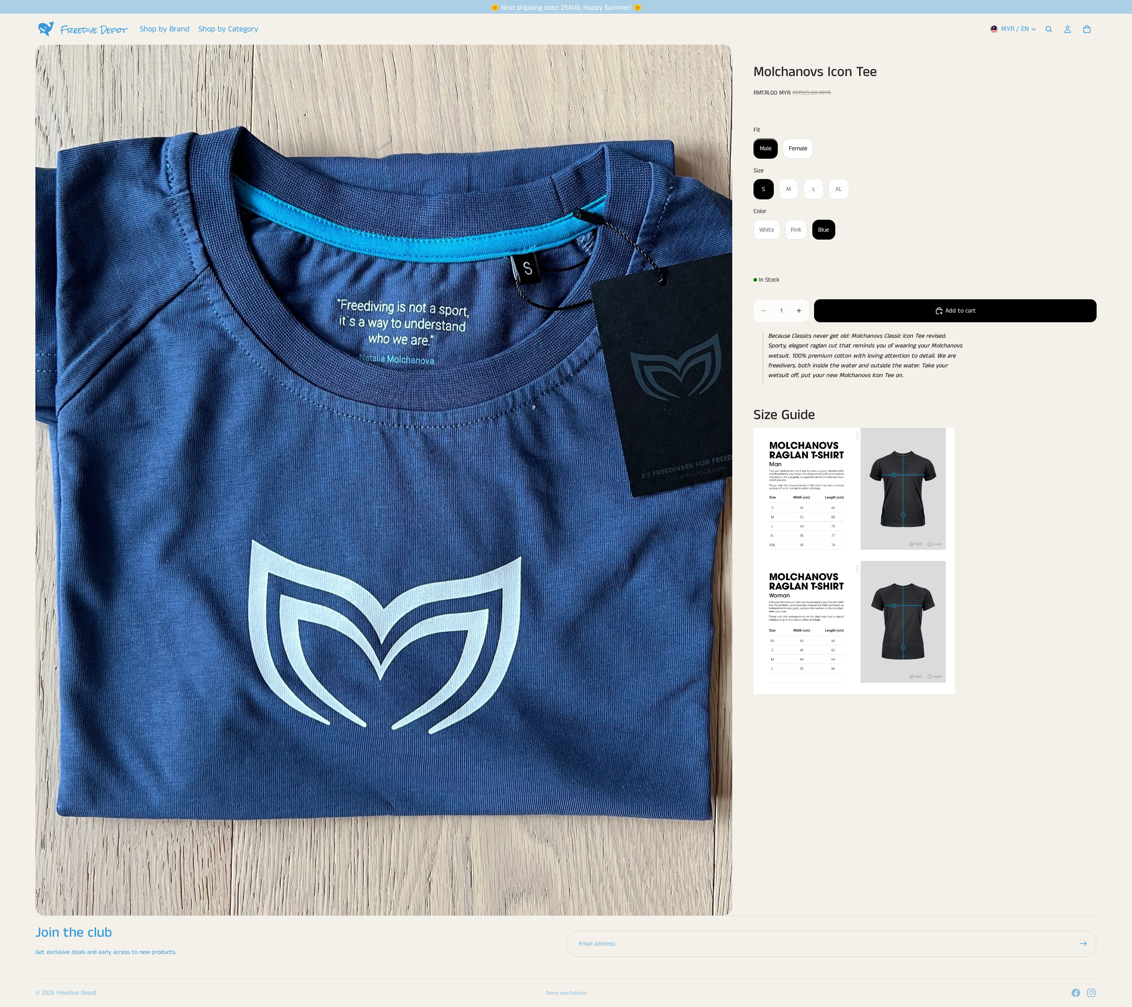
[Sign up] (1083, 944)
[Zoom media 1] (383, 480)
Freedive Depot (77, 992)
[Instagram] (1091, 993)
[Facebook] (1076, 993)
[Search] (1049, 29)
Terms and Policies (566, 993)
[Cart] (1087, 29)
